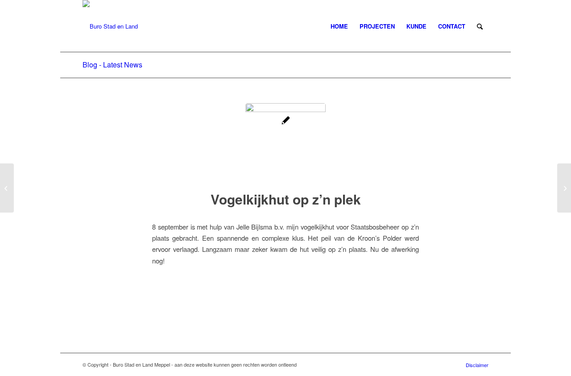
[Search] (479, 26)
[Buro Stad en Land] (110, 26)
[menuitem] (339, 26)
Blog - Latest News (112, 64)
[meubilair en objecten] (7, 188)
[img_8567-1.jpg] (285, 143)
